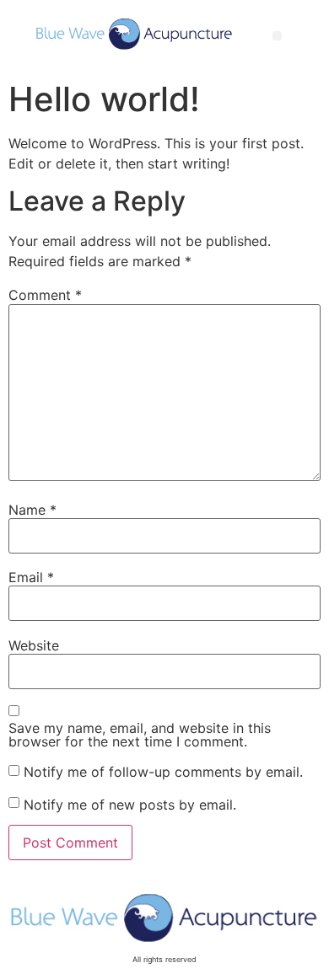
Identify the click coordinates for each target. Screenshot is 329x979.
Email (31, 577)
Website (33, 645)
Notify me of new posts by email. (130, 804)
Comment (45, 295)
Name (32, 509)
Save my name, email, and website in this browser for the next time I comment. (139, 734)
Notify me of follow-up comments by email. (163, 771)
